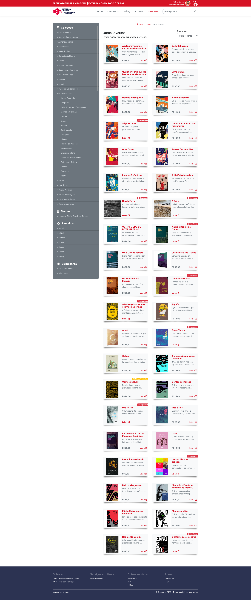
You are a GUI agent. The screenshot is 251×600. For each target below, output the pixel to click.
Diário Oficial (132, 579)
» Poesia (63, 166)
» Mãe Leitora (63, 273)
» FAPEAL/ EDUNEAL (66, 65)
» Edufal (60, 233)
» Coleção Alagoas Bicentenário (72, 107)
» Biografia (64, 103)
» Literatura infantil (67, 153)
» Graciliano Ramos (65, 75)
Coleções (111, 11)
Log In (167, 582)
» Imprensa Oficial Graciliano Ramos (72, 216)
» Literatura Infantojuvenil (70, 157)
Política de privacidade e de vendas (66, 579)
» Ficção (63, 125)
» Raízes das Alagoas (66, 194)
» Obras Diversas (64, 93)
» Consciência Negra (66, 56)
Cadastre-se (152, 11)
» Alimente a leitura (65, 42)
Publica (130, 585)
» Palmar (60, 180)
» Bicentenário (63, 46)
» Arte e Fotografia (67, 98)
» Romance (64, 171)
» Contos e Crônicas (68, 112)
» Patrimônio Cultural (68, 162)
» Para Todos (62, 185)
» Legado (61, 84)
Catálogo (127, 11)
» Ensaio (63, 121)
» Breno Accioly (63, 51)
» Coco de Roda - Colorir (67, 37)
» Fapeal (60, 242)
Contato (139, 11)
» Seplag (60, 256)
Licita (129, 582)
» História (63, 139)
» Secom (60, 247)
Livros (148, 24)
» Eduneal (61, 237)
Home (100, 11)
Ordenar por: (182, 31)
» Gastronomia (65, 130)
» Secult (60, 252)
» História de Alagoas (68, 144)
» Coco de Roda (64, 32)
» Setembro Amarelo (65, 204)
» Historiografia (65, 148)
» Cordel (63, 116)
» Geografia (64, 134)
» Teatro (63, 176)
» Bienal (60, 228)
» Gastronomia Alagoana (67, 70)
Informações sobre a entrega (63, 582)
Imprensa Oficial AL (62, 592)
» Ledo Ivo (61, 79)
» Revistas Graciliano (66, 199)
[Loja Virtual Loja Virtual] (64, 11)
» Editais (60, 61)
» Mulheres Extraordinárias (68, 89)
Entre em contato (96, 579)
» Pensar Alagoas (64, 190)
